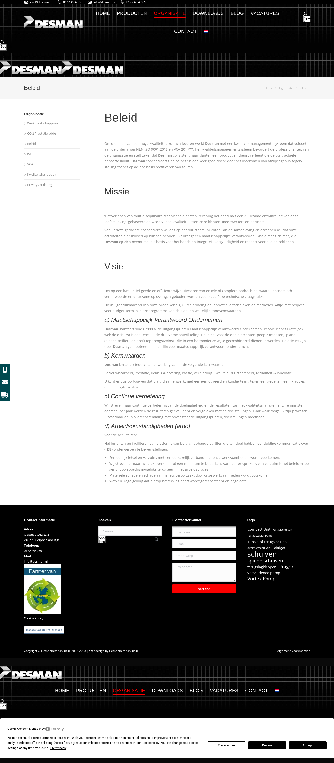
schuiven (262, 554)
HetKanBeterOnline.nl (124, 651)
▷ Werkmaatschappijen (41, 123)
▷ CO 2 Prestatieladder (40, 133)
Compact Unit (258, 529)
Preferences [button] (58, 748)
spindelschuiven (265, 560)
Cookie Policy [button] (150, 743)
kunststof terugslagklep (267, 541)
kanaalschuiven (282, 529)
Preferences (226, 745)
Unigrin (286, 566)
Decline (267, 745)
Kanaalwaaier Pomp (260, 535)
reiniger (278, 547)
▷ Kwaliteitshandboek (40, 174)
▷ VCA (28, 164)
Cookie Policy (33, 618)
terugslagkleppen (261, 566)
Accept (308, 745)
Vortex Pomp (261, 578)
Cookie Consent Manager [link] (24, 728)
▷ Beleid (30, 143)
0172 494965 (33, 550)
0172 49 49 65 (72, 2)
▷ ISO (28, 154)
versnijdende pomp (263, 572)
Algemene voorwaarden (293, 651)
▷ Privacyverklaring (38, 184)
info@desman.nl (41, 2)
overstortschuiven (258, 548)
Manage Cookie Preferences (44, 630)
